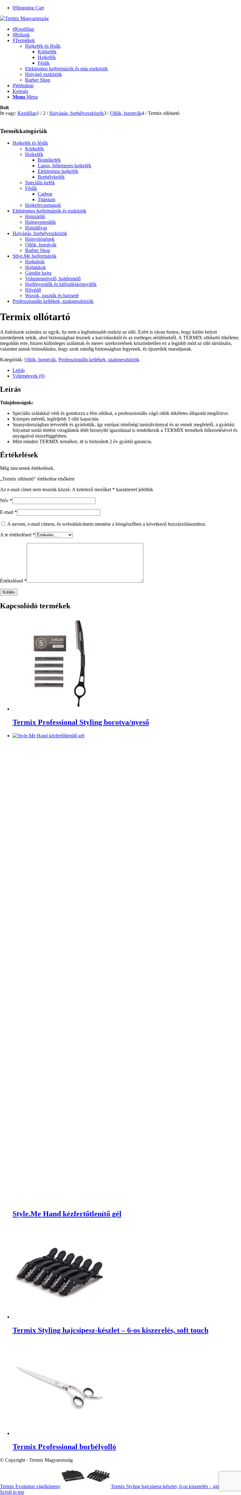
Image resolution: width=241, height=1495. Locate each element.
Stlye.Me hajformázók (34, 256)
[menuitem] (127, 29)
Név (6, 500)
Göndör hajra (38, 273)
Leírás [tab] (19, 370)
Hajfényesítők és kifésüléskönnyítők (61, 284)
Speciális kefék (40, 182)
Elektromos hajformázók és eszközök (49, 210)
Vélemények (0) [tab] (29, 376)
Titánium (46, 199)
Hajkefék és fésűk (43, 46)
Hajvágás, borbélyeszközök (40, 233)
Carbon (45, 193)
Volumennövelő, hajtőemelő (53, 278)
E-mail (8, 512)
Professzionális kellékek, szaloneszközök (53, 301)
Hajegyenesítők (40, 222)
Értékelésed (13, 580)
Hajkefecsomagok (43, 205)
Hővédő (33, 290)
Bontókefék (49, 160)
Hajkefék (34, 154)
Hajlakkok (35, 267)
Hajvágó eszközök (43, 74)
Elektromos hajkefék (58, 171)
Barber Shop (37, 80)
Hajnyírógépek (40, 239)
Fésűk (31, 188)
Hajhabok (35, 261)
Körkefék (34, 148)
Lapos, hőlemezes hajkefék (64, 165)
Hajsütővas (36, 227)
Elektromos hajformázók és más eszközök (66, 68)
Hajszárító (35, 216)
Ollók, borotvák (40, 244)
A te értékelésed (17, 534)
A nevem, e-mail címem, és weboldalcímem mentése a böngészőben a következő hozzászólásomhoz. (106, 524)
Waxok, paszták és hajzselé (52, 295)
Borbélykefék (51, 177)
